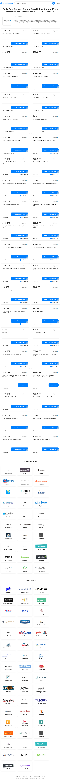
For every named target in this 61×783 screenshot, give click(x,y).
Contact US (19, 776)
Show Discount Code (19, 43)
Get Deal (23, 385)
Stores (58, 3)
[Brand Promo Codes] (6, 3)
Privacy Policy (28, 776)
